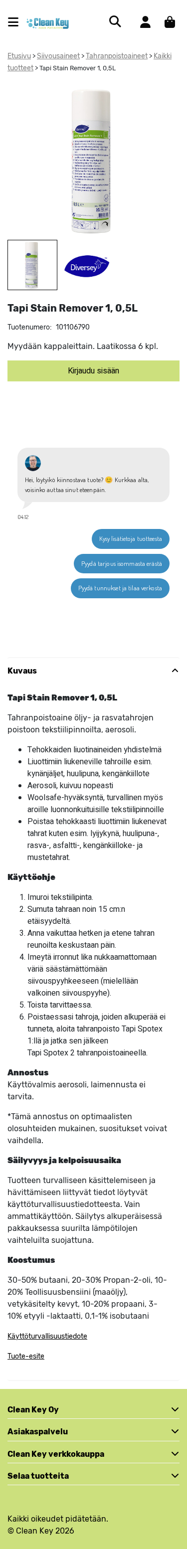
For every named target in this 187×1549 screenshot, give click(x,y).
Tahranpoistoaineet (117, 56)
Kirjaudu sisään (93, 371)
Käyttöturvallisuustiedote (47, 1336)
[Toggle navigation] (17, 22)
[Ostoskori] (170, 22)
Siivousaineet (58, 56)
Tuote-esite (25, 1356)
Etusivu (19, 56)
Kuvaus (22, 671)
